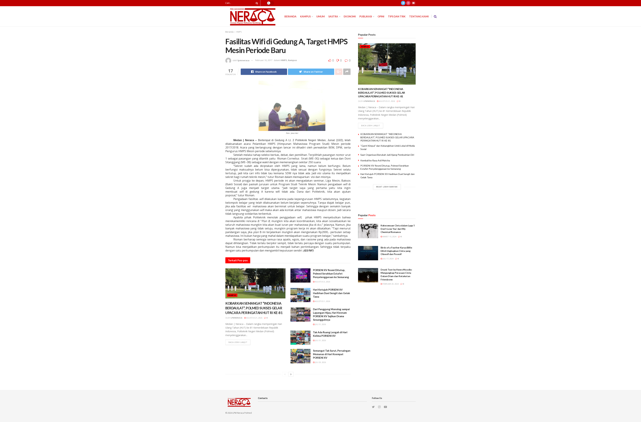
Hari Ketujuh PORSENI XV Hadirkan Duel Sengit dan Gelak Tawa (331, 293)
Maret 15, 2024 (389, 236)
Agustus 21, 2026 (254, 317)
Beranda (290, 16)
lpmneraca (243, 60)
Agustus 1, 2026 (322, 301)
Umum (320, 16)
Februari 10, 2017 (263, 60)
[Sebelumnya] (284, 374)
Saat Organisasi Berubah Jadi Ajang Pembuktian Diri (387, 154)
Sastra (333, 16)
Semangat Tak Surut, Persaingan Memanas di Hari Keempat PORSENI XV (331, 354)
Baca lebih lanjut (238, 342)
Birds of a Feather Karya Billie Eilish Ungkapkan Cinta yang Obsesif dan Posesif (396, 250)
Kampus (305, 16)
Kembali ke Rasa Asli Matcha (375, 160)
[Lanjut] (290, 374)
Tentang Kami (419, 16)
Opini (381, 16)
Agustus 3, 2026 (322, 281)
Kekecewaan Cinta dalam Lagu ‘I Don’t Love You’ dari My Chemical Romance (398, 228)
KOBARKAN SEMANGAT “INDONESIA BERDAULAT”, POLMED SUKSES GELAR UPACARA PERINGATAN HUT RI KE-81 (254, 308)
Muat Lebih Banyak (387, 186)
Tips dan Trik (396, 16)
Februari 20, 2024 (390, 284)
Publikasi (365, 16)
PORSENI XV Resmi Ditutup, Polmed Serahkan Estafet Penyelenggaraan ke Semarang (331, 274)
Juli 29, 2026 (320, 362)
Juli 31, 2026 (320, 324)
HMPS (239, 31)
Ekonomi (350, 16)
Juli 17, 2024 (387, 258)
